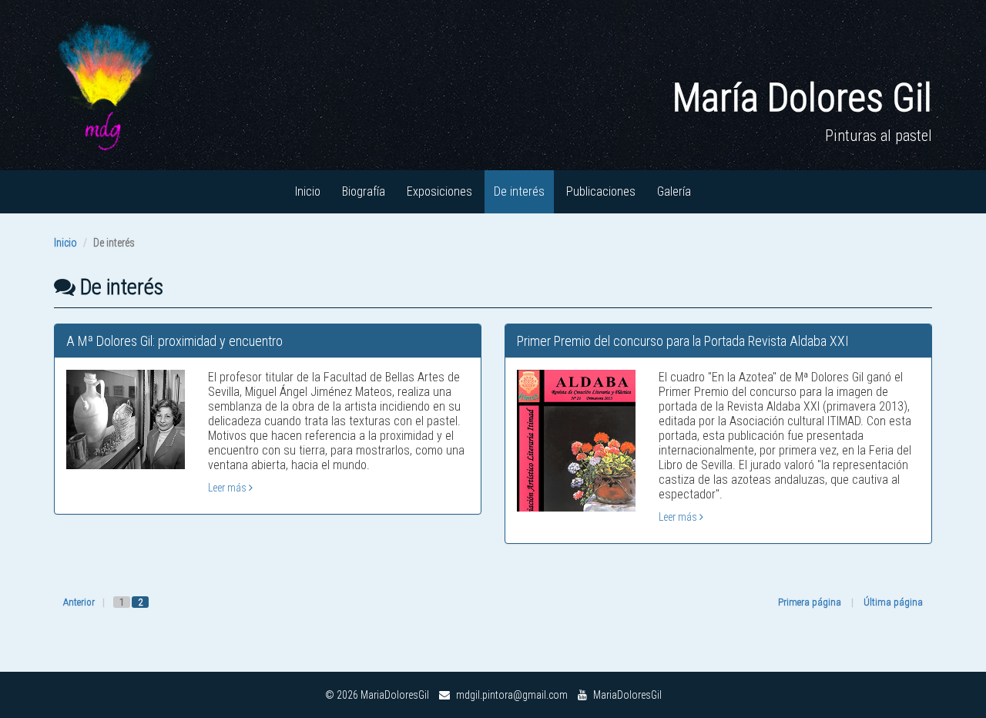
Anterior (79, 602)
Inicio (307, 191)
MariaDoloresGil (626, 695)
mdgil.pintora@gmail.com (511, 695)
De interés (519, 191)
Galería (674, 191)
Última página (893, 602)
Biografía (363, 191)
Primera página (809, 602)
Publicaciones (601, 191)
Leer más (228, 487)
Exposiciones (439, 191)
